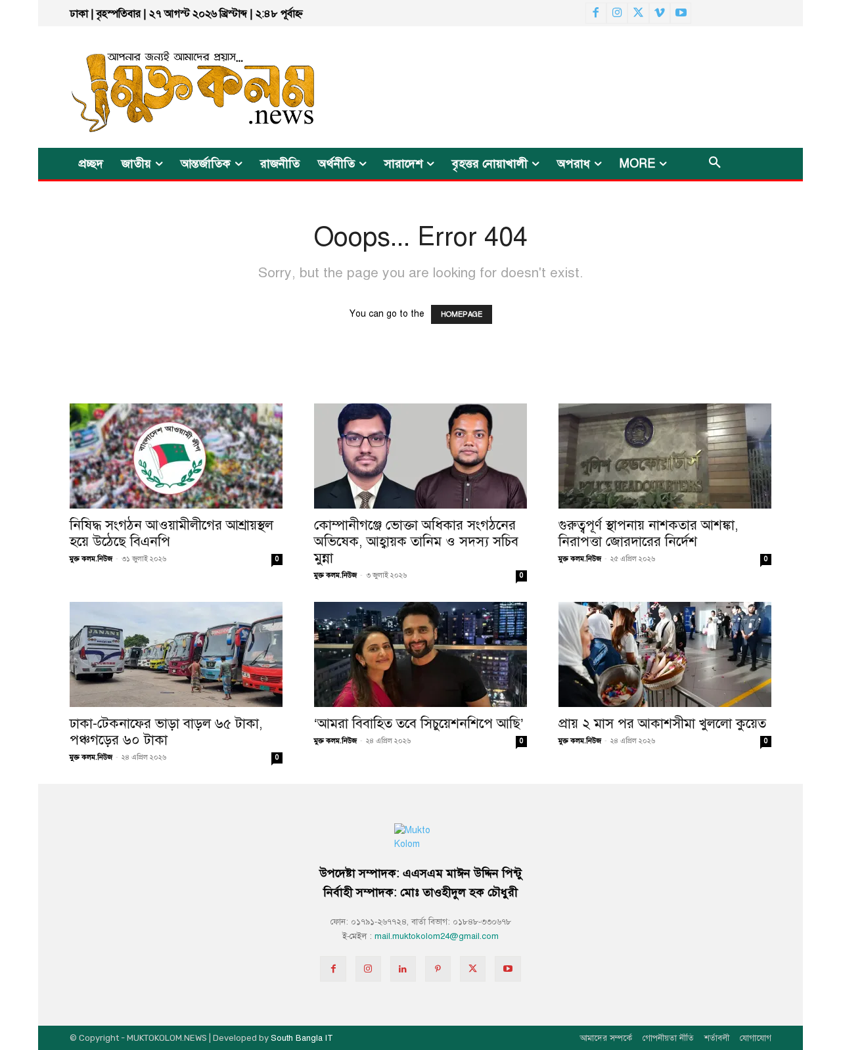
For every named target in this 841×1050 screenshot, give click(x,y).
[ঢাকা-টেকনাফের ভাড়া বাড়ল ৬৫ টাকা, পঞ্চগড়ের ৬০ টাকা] (176, 654)
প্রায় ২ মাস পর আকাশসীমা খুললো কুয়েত (662, 723)
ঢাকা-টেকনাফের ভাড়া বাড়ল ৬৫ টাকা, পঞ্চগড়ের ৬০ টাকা (166, 731)
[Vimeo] (659, 13)
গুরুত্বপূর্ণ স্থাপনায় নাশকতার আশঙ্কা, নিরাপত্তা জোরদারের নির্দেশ (648, 533)
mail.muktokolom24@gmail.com (437, 936)
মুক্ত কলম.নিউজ (91, 559)
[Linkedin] (403, 969)
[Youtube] (680, 13)
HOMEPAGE (461, 314)
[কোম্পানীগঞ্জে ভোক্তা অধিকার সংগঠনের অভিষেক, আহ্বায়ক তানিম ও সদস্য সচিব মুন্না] (420, 456)
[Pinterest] (438, 969)
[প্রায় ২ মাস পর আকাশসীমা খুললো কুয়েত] (664, 654)
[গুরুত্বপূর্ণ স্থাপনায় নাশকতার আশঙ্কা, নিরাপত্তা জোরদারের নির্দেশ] (664, 456)
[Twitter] (637, 13)
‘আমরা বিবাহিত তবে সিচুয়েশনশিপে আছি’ (419, 723)
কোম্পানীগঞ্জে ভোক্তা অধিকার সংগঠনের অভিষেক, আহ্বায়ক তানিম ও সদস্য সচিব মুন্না (416, 541)
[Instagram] (616, 13)
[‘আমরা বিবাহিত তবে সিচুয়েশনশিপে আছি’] (420, 654)
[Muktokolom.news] (170, 87)
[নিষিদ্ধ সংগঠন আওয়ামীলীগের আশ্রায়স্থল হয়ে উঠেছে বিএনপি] (176, 456)
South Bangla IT (302, 1038)
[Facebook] (595, 13)
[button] (715, 163)
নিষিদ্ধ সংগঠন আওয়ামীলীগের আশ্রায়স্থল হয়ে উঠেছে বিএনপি (171, 533)
